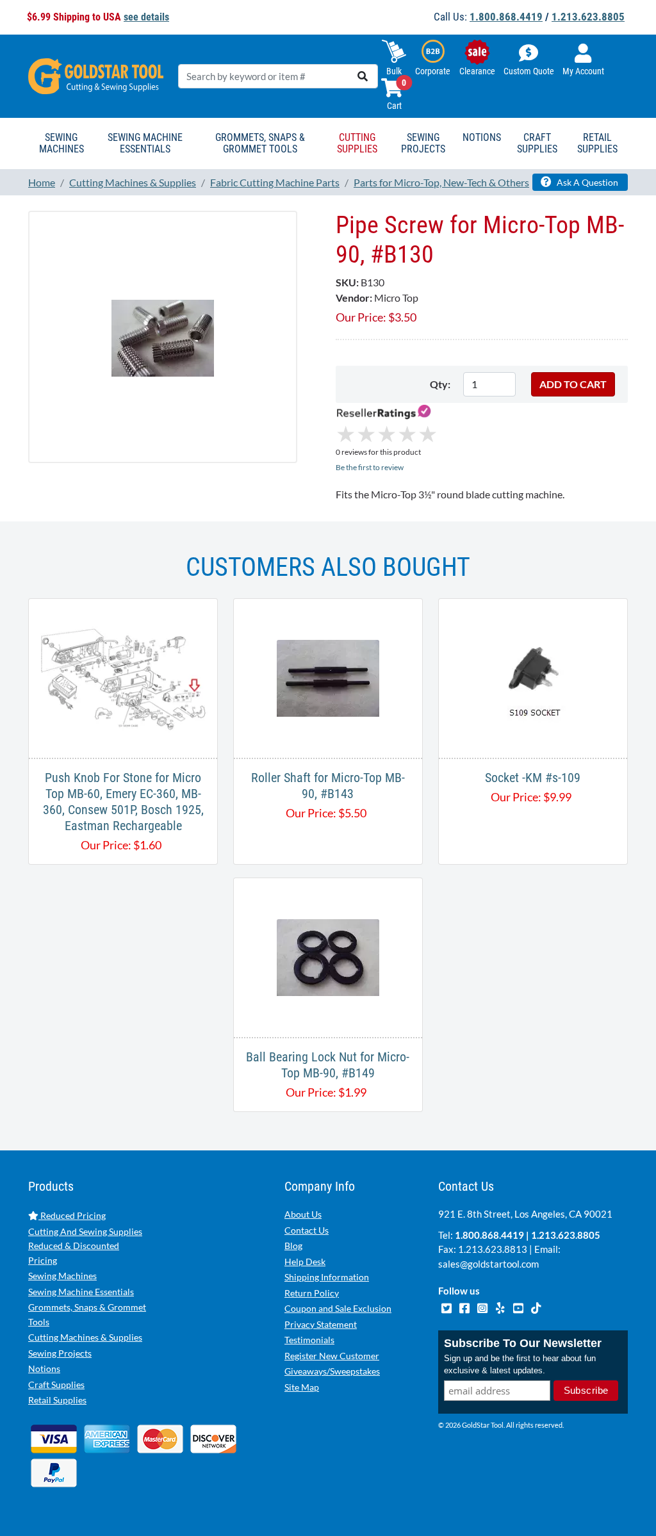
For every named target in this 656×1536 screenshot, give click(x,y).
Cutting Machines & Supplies (85, 1337)
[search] (362, 76)
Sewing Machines (62, 1275)
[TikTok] (536, 1306)
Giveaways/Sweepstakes (332, 1371)
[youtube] (519, 1306)
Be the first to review (370, 467)
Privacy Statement (320, 1324)
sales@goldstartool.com (488, 1264)
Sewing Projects (60, 1353)
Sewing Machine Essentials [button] (145, 143)
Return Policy (311, 1292)
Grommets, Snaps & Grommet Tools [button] (260, 143)
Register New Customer (331, 1355)
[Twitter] (447, 1306)
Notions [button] (482, 137)
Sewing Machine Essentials (81, 1291)
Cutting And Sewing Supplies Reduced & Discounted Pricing (85, 1246)
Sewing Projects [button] (423, 143)
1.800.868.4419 (506, 16)
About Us (303, 1214)
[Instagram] (483, 1306)
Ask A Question (586, 182)
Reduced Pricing (72, 1215)
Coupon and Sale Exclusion (337, 1308)
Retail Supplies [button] (597, 143)
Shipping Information (326, 1276)
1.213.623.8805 (588, 16)
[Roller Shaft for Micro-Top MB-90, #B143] (328, 677)
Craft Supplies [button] (537, 143)
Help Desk (304, 1261)
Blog (293, 1245)
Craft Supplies (56, 1384)
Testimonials (309, 1339)
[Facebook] (465, 1306)
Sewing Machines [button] (61, 143)
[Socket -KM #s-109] (532, 677)
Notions (44, 1368)
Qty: (440, 384)
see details (146, 17)
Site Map (301, 1387)
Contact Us (306, 1230)
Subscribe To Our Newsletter (523, 1343)
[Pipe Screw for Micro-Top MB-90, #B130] (162, 337)
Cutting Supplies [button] (357, 143)
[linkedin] (501, 1306)
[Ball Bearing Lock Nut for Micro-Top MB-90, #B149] (328, 956)
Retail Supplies (57, 1399)
